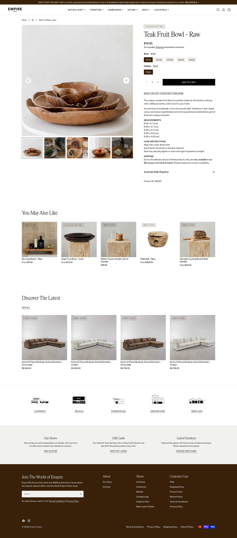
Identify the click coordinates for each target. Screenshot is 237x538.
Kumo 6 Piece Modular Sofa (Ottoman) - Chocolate (42, 363)
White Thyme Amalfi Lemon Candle (115, 260)
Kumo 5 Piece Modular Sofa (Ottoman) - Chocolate (141, 363)
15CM (148, 59)
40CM (181, 59)
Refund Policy (176, 496)
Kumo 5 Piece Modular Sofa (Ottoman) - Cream (190, 363)
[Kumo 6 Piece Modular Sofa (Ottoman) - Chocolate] (44, 337)
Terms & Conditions (57, 501)
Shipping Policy (177, 487)
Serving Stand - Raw (32, 259)
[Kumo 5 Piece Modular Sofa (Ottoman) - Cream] (192, 337)
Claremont (40, 411)
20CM (159, 59)
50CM (192, 59)
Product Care (176, 491)
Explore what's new (186, 451)
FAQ (172, 482)
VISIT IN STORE (50, 451)
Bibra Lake (196, 411)
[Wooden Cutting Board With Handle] (197, 239)
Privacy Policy (176, 506)
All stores (140, 482)
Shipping (160, 47)
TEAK (148, 72)
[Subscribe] (80, 494)
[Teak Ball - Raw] (158, 239)
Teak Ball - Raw (147, 259)
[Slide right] (126, 80)
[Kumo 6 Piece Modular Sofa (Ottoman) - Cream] (93, 337)
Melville (79, 411)
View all (26, 307)
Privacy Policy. (73, 501)
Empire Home (35, 527)
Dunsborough (118, 411)
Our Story (107, 482)
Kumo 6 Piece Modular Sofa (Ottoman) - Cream (91, 363)
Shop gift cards (118, 451)
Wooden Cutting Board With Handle (194, 260)
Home (24, 20)
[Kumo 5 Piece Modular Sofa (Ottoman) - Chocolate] (143, 337)
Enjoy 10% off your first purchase (164, 93)
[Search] (218, 9)
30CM (170, 59)
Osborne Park (157, 411)
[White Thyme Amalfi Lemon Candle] (118, 239)
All (33, 20)
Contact (106, 487)
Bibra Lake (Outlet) (145, 506)
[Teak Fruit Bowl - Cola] (79, 239)
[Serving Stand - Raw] (39, 239)
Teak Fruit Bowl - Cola (72, 259)
